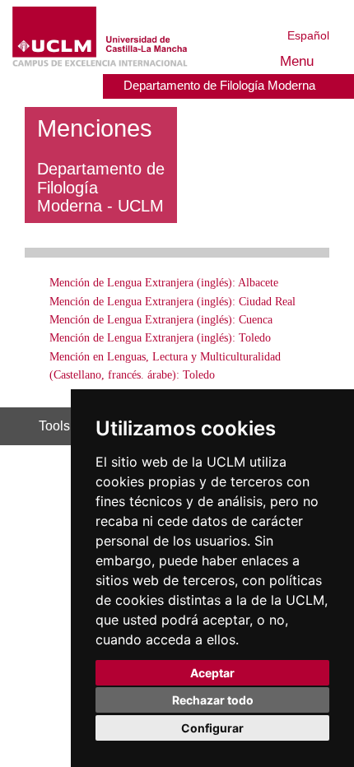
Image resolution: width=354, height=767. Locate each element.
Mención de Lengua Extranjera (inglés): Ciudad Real (172, 301)
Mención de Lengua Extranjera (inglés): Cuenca (160, 320)
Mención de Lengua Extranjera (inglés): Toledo (160, 338)
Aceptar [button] (212, 673)
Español (308, 35)
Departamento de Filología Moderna (221, 85)
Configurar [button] (212, 728)
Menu (299, 61)
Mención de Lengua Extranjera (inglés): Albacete (163, 283)
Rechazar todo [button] (213, 700)
